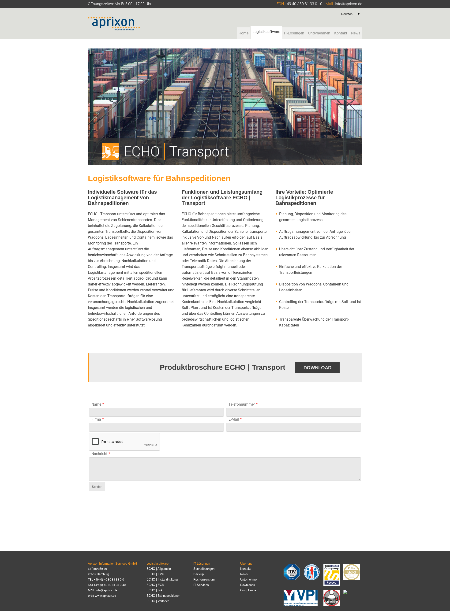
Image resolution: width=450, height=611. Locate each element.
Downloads (247, 585)
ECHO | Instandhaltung (162, 579)
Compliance (248, 590)
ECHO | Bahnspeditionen (163, 595)
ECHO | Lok (154, 590)
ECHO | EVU (155, 574)
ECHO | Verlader (157, 601)
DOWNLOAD (317, 367)
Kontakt (340, 33)
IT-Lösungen (294, 33)
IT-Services (201, 585)
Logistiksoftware (266, 32)
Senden (97, 486)
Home (243, 33)
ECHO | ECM (155, 585)
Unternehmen (319, 33)
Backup (198, 574)
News (355, 33)
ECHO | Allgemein (158, 568)
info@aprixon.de (348, 4)
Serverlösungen (203, 568)
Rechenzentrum (204, 579)
